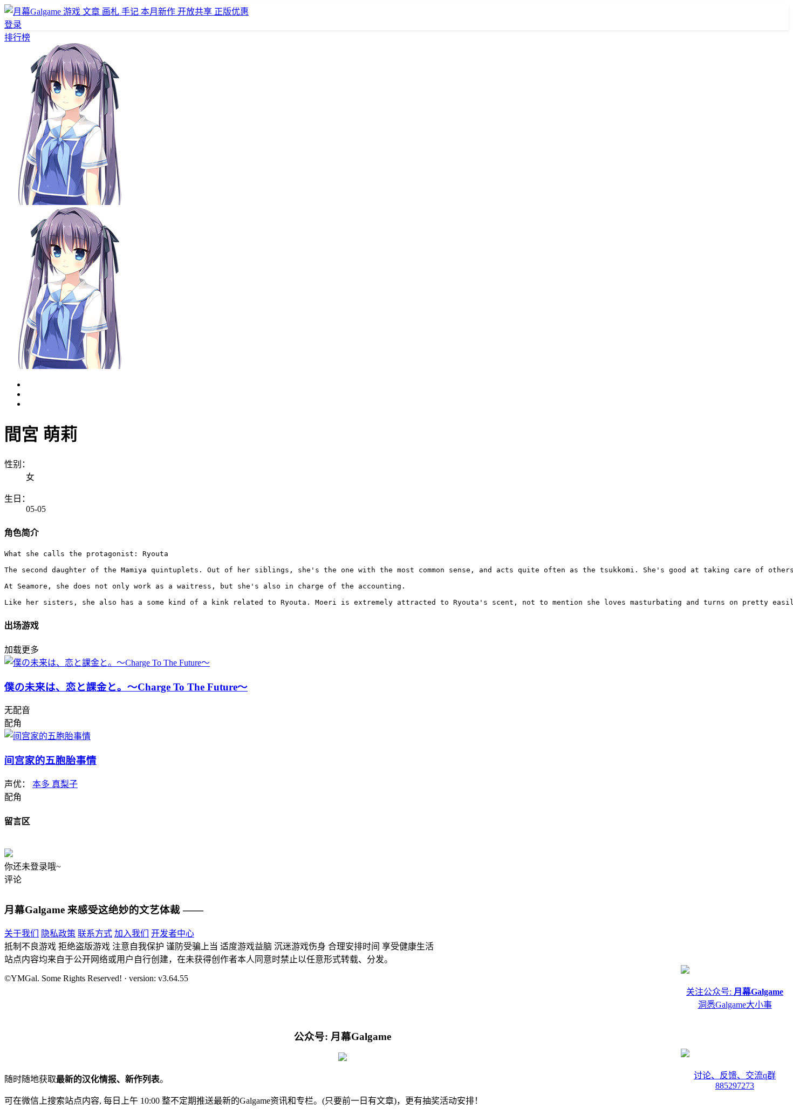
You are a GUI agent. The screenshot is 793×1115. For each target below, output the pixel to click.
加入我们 (131, 933)
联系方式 (95, 933)
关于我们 (21, 933)
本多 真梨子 (55, 784)
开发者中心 (172, 933)
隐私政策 (58, 933)
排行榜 (17, 37)
